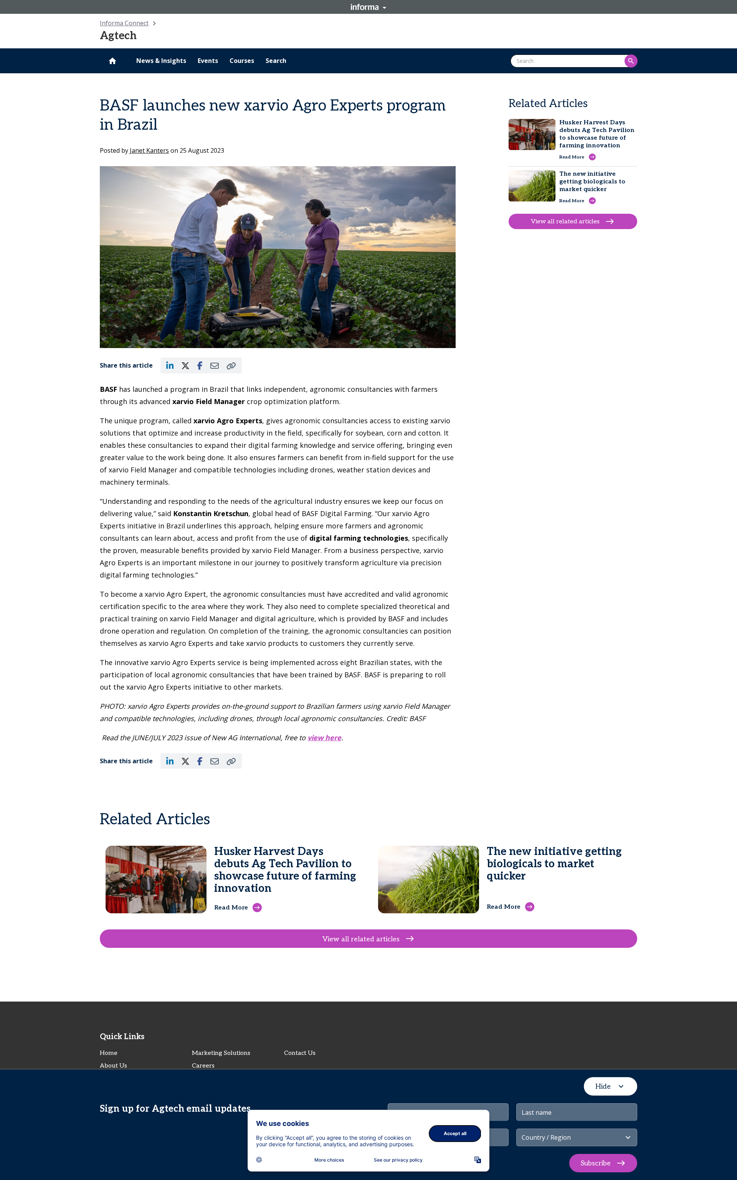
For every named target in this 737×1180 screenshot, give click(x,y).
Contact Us (300, 1053)
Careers (203, 1065)
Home (108, 1053)
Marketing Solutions (221, 1053)
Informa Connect (124, 23)
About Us (113, 1065)
